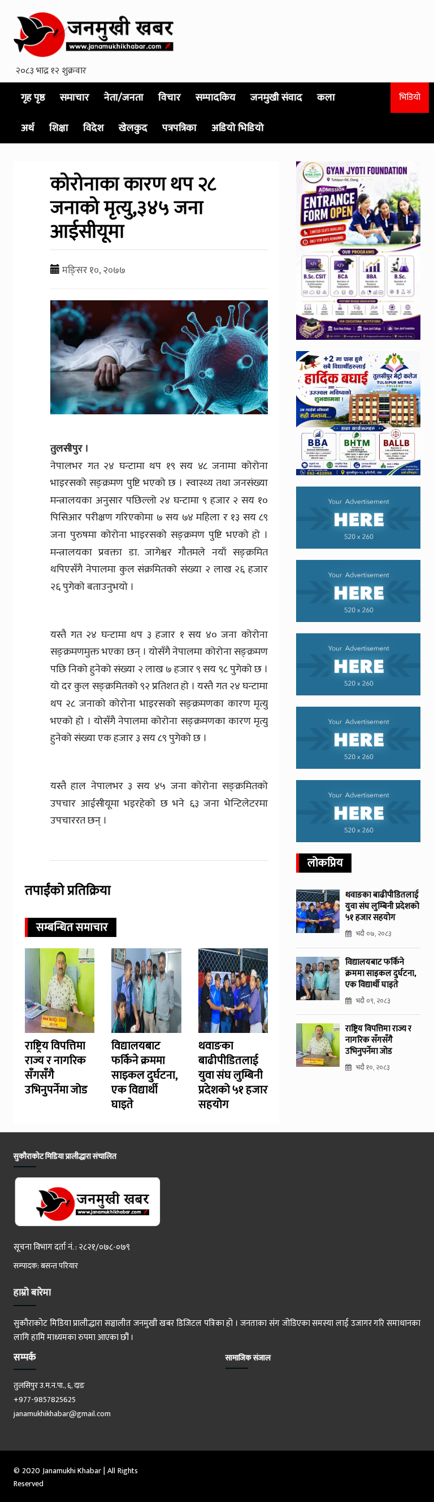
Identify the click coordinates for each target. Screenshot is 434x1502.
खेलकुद (133, 128)
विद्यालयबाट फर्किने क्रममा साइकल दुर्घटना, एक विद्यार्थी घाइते (144, 1075)
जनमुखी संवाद (276, 97)
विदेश (93, 128)
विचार (169, 97)
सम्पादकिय (216, 97)
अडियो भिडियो (237, 128)
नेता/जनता (124, 97)
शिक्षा (58, 128)
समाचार (74, 97)
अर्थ (27, 128)
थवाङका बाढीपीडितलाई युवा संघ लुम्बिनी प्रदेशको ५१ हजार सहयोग (233, 1075)
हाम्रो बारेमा (32, 1292)
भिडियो (409, 97)
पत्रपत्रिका (179, 128)
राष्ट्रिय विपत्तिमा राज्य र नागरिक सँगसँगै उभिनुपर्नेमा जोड (56, 1068)
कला (326, 97)
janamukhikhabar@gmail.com (62, 1413)
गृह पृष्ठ (33, 97)
